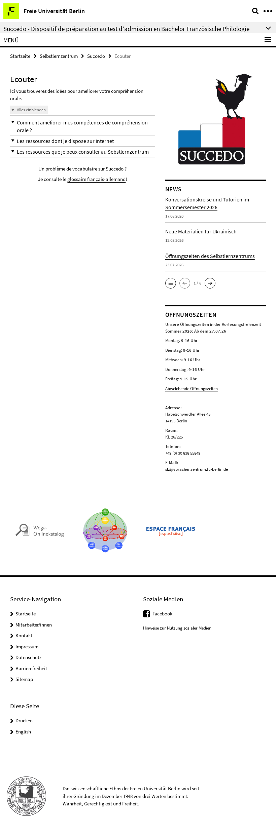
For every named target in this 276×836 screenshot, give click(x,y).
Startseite (20, 56)
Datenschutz (28, 657)
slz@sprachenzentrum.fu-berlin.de (196, 469)
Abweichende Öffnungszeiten (191, 388)
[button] (82, 126)
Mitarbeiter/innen (33, 624)
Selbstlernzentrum (59, 56)
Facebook (162, 613)
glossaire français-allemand (96, 179)
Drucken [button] (24, 720)
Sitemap (24, 679)
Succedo (96, 56)
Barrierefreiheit (31, 668)
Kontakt (23, 635)
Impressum (26, 646)
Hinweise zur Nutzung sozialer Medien (177, 628)
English (23, 731)
